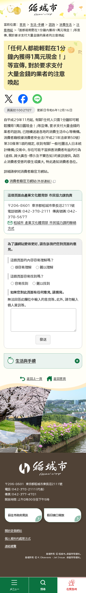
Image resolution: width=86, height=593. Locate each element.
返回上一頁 (34, 378)
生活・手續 (37, 24)
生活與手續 (26, 361)
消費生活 (65, 24)
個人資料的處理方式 (18, 538)
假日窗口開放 (55, 515)
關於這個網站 (13, 530)
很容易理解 (23, 267)
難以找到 (43, 283)
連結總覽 (10, 546)
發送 (43, 339)
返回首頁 (60, 378)
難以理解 (46, 267)
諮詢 (52, 24)
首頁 (23, 24)
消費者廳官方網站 (31, 181)
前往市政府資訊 (18, 515)
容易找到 (21, 283)
